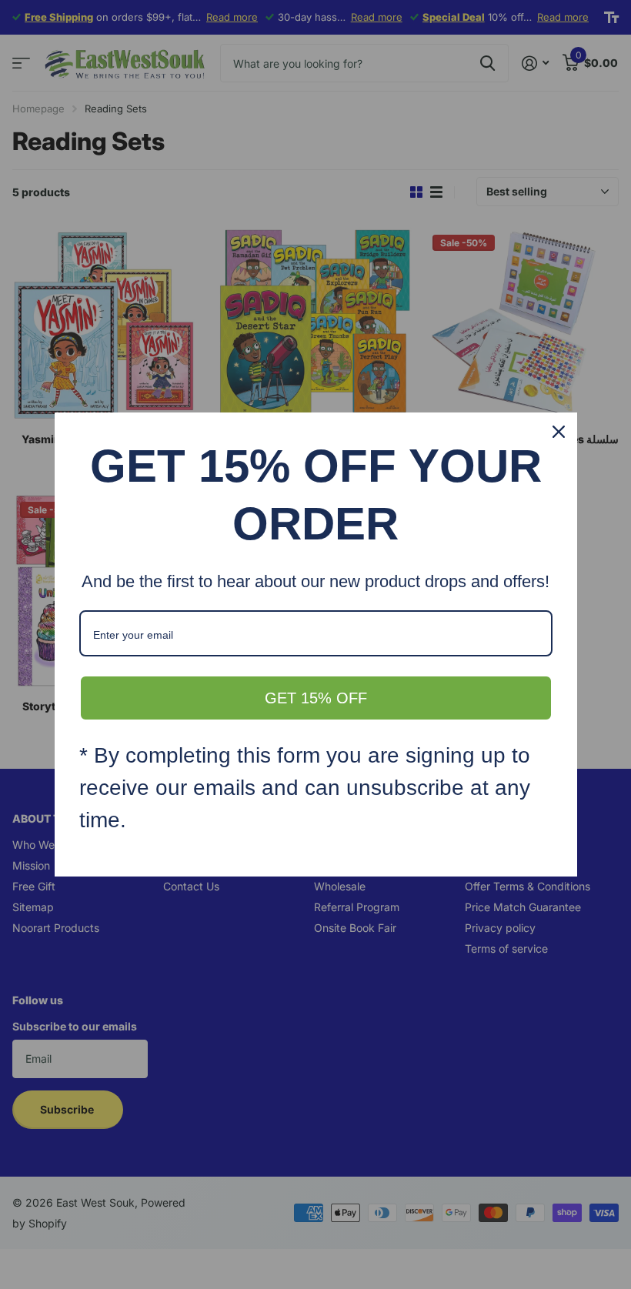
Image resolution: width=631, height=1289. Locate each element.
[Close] (558, 431)
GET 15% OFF (316, 698)
